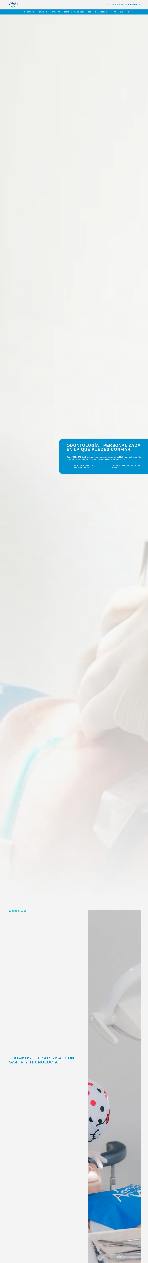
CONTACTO (55, 12)
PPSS (130, 12)
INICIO (18, 12)
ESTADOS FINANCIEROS (74, 12)
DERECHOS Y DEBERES (98, 12)
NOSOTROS (29, 12)
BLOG (122, 12)
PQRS (113, 12)
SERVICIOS (42, 12)
